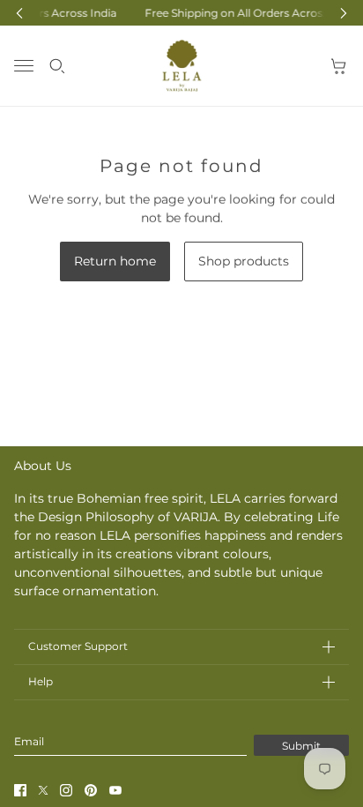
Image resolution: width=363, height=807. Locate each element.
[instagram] (66, 790)
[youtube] (115, 790)
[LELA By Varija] (182, 66)
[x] (43, 790)
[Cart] (339, 66)
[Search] (57, 66)
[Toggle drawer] (23, 65)
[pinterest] (90, 790)
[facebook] (20, 790)
